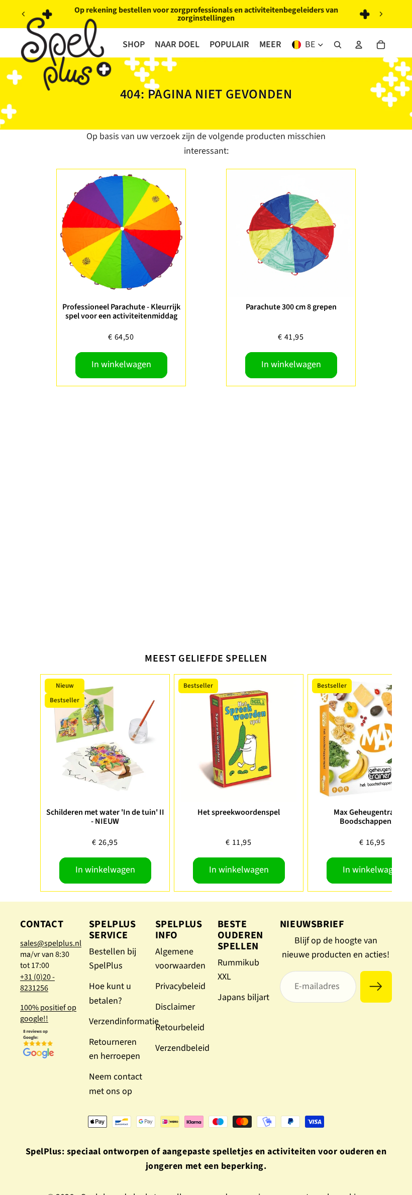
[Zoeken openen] (338, 45)
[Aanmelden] (376, 987)
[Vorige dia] (24, 14)
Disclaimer (175, 1007)
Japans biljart (243, 997)
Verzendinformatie (124, 1021)
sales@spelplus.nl (50, 943)
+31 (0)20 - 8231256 (37, 982)
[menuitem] (270, 44)
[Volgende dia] (381, 14)
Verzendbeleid (182, 1048)
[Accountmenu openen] (359, 45)
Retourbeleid (179, 1027)
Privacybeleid (180, 986)
